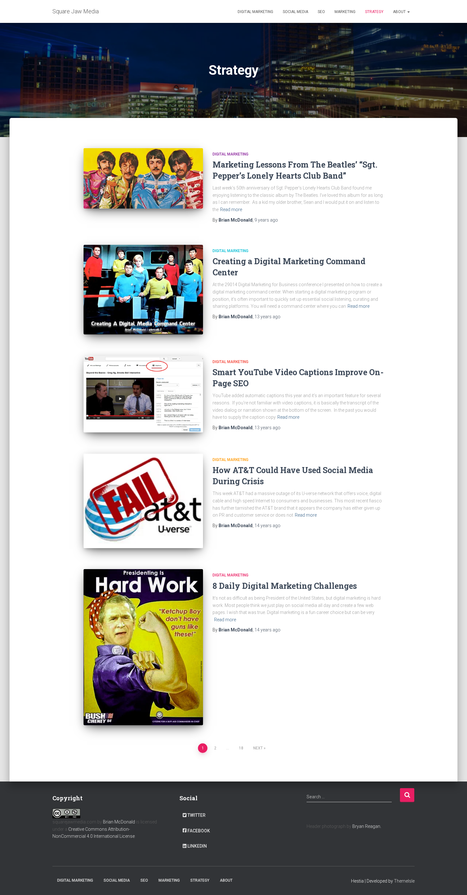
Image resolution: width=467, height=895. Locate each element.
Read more (231, 209)
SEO (321, 12)
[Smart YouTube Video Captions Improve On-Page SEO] (143, 394)
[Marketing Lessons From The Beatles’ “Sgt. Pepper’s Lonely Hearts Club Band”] (143, 178)
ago (266, 220)
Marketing (345, 12)
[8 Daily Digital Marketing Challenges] (143, 647)
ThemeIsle (404, 881)
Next (258, 748)
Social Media (295, 12)
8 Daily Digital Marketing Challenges (285, 586)
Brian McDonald (119, 821)
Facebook (198, 830)
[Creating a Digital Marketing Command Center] (143, 289)
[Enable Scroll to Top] (454, 882)
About (400, 12)
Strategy (374, 12)
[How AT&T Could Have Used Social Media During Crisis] (143, 501)
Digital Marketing (255, 12)
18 (241, 748)
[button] (408, 12)
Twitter (196, 815)
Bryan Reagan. (366, 826)
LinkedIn (197, 846)
